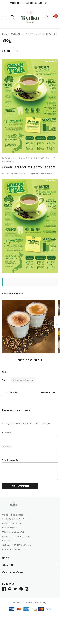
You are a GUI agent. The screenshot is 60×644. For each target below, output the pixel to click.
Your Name (7, 432)
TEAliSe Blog (16, 34)
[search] (12, 17)
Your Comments (10, 460)
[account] (47, 17)
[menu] (4, 17)
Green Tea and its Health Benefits (29, 167)
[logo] (30, 17)
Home (5, 34)
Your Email (7, 446)
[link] (13, 504)
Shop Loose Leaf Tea (30, 360)
